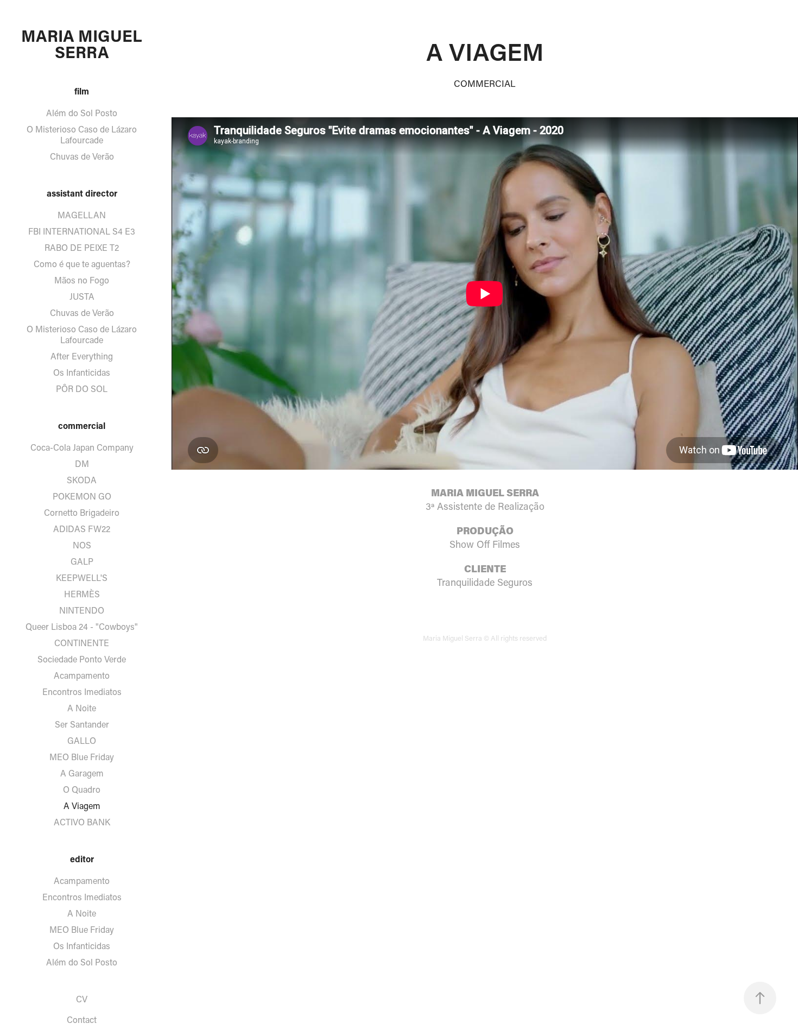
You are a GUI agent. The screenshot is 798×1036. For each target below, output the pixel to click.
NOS (82, 545)
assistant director (82, 193)
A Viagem (82, 805)
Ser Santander (82, 724)
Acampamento (82, 675)
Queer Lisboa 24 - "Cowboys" (82, 626)
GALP (82, 561)
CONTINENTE (81, 642)
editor (82, 858)
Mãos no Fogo (81, 280)
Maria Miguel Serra (83, 43)
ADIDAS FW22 (81, 528)
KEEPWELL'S (81, 577)
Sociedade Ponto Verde (81, 659)
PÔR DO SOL (81, 388)
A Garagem (82, 773)
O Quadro (81, 789)
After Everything (81, 356)
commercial (81, 425)
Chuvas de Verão (82, 156)
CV (81, 999)
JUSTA (81, 296)
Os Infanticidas (81, 372)
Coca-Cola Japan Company (82, 447)
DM (82, 463)
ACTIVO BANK (82, 821)
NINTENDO (81, 610)
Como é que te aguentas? (82, 263)
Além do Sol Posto (81, 112)
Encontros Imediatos (82, 691)
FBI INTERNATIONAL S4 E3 (81, 231)
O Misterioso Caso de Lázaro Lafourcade (82, 134)
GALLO (81, 740)
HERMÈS (82, 593)
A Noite (81, 707)
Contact (82, 1019)
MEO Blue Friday (81, 756)
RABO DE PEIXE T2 (82, 247)
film (81, 91)
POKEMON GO (82, 496)
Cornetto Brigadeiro (81, 512)
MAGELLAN (82, 214)
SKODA (82, 479)
